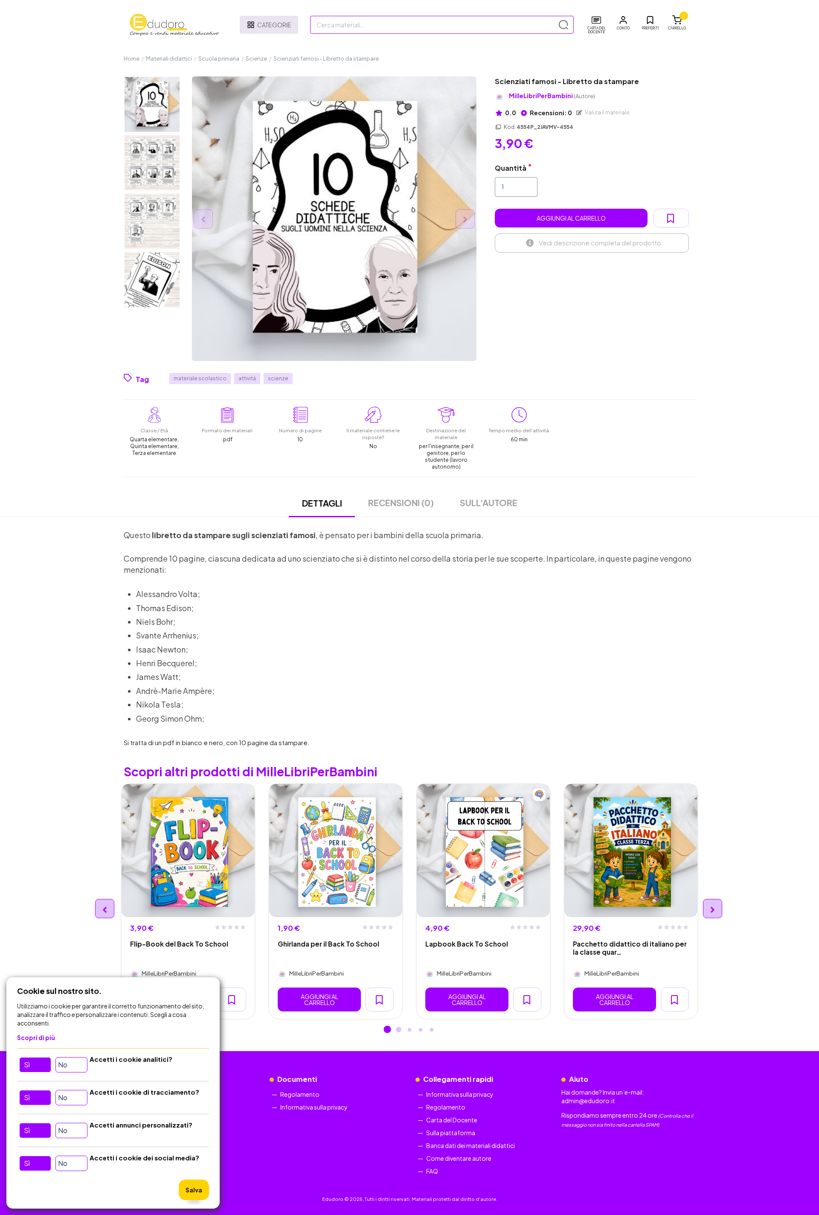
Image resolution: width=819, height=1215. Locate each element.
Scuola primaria (218, 58)
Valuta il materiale (607, 112)
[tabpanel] (188, 901)
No (62, 1064)
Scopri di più (36, 1037)
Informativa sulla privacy (314, 1107)
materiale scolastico (200, 378)
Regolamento (299, 1094)
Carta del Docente (451, 1120)
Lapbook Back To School (466, 944)
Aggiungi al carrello (571, 218)
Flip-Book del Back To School (179, 944)
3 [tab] (409, 1030)
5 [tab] (431, 1030)
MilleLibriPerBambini (552, 95)
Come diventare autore (458, 1158)
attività (247, 378)
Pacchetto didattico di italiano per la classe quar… (630, 948)
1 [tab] (387, 1030)
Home (131, 58)
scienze (278, 378)
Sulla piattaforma (450, 1132)
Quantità (510, 167)
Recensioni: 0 (550, 113)
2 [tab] (398, 1030)
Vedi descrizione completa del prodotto (600, 243)
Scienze (256, 58)
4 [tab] (420, 1030)
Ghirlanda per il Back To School (328, 944)
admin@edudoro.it (588, 1100)
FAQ (432, 1171)
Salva (194, 1190)
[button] (623, 23)
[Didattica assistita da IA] (539, 794)
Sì (27, 1064)
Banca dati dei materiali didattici (470, 1145)
